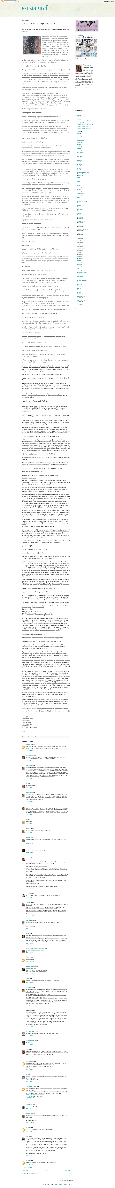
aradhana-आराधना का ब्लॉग (83, 245)
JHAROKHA (80, 237)
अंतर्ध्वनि (79, 292)
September (81, 117)
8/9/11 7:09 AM (29, 1069)
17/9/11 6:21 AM (29, 1109)
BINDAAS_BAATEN (30, 1094)
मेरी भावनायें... (80, 164)
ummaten (79, 160)
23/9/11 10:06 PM (30, 1131)
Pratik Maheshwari (30, 966)
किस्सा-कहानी (80, 217)
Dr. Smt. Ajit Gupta (82, 201)
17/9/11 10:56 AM (30, 1122)
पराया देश (79, 260)
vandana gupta (29, 755)
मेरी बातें (78, 189)
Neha (27, 1136)
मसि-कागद (79, 264)
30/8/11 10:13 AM (30, 915)
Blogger (70, 1184)
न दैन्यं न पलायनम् (80, 193)
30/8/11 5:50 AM (29, 814)
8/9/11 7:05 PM (29, 1081)
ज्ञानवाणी (79, 148)
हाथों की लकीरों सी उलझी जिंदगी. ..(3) (85, 124)
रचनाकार (79, 213)
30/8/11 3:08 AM (29, 750)
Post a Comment (28, 1167)
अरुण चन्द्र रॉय (29, 744)
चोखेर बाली (79, 304)
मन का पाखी (35, 8)
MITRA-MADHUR (30, 1098)
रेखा (26, 783)
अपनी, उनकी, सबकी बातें (82, 221)
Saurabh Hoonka (30, 806)
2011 (78, 115)
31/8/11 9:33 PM (30, 982)
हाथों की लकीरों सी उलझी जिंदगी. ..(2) (85, 126)
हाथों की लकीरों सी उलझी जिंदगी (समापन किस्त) (84, 121)
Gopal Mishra (29, 1104)
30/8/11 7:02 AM (29, 832)
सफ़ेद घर (79, 233)
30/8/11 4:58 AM (29, 801)
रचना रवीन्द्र (80, 276)
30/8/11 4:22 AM (29, 787)
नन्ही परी (79, 241)
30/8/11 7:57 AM (29, 888)
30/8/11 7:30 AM (29, 843)
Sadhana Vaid (29, 765)
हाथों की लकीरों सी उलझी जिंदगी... (84, 128)
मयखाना (79, 288)
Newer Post (25, 1170)
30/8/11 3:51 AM (29, 760)
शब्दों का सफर (80, 152)
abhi (27, 1074)
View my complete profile (81, 87)
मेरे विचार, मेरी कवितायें (82, 280)
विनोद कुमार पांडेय (29, 1113)
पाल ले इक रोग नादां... (81, 249)
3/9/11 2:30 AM (29, 1044)
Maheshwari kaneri (30, 1031)
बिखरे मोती (79, 284)
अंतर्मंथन (79, 168)
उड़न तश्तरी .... (80, 156)
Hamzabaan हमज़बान (82, 272)
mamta (27, 978)
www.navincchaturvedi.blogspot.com (35, 948)
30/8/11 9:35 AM (29, 897)
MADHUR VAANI (30, 1096)
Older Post (67, 1170)
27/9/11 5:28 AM (29, 1155)
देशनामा (78, 197)
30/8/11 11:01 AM (30, 929)
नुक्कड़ (78, 181)
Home (46, 1170)
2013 (78, 113)
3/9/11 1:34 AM (29, 1035)
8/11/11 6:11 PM (29, 1164)
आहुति (27, 819)
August (80, 119)
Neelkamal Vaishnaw (31, 1086)
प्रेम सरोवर (28, 1127)
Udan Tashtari (29, 920)
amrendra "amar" (30, 1040)
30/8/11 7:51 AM (29, 852)
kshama (28, 848)
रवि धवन (27, 1049)
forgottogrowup (81, 296)
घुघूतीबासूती (79, 256)
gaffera (60, 1184)
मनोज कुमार (28, 837)
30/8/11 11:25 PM (30, 973)
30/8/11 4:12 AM (29, 778)
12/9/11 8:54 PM (30, 1100)
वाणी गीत (27, 933)
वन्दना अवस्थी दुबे (29, 987)
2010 (78, 133)
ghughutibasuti (29, 1061)
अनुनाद (78, 185)
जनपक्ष (78, 225)
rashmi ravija (29, 857)
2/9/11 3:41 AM (29, 1026)
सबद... (78, 268)
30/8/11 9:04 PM (30, 953)
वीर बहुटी (79, 252)
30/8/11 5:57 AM (29, 823)
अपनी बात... (79, 205)
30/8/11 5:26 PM (30, 944)
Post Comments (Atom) (33, 1173)
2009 (78, 136)
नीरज (78, 177)
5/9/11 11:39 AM (29, 1056)
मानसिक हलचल (80, 140)
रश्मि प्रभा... (28, 893)
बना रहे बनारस (80, 209)
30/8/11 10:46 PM (30, 961)
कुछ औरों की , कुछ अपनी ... (82, 229)
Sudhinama (80, 144)
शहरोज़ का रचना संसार (82, 300)
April (79, 131)
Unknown (28, 957)
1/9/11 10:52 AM (29, 1005)
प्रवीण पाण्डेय (28, 828)
